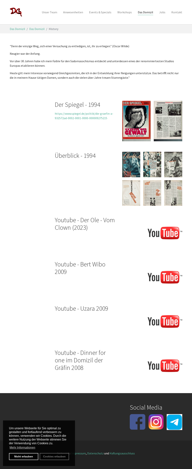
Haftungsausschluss (122, 453)
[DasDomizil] (16, 12)
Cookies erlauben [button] (54, 456)
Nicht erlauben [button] (23, 456)
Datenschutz (95, 453)
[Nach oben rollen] (183, 460)
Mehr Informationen (22, 447)
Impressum (78, 453)
